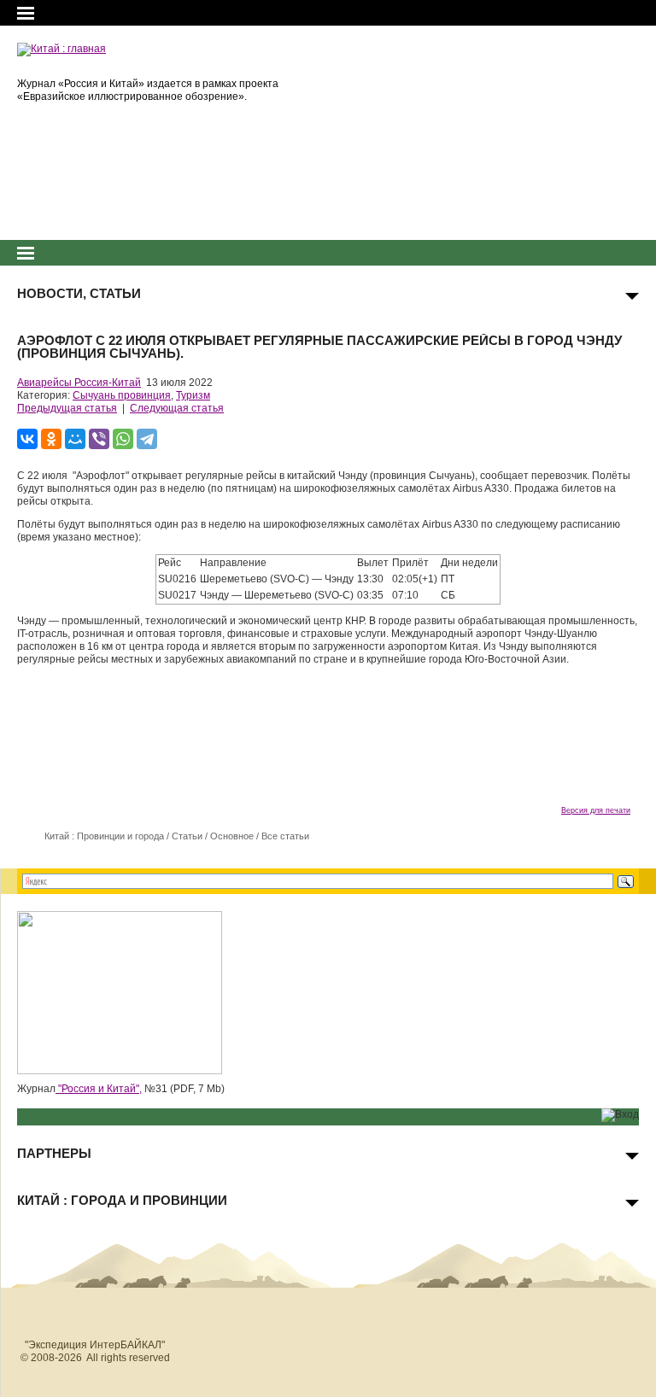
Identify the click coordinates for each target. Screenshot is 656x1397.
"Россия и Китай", (99, 1089)
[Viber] (99, 439)
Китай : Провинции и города (104, 836)
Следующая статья (177, 408)
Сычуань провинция (122, 395)
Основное (232, 836)
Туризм (193, 395)
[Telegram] (147, 439)
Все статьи (285, 836)
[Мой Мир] (75, 439)
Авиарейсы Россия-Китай (79, 383)
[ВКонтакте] (27, 439)
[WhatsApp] (123, 439)
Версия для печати (595, 810)
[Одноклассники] (51, 439)
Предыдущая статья (67, 408)
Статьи (187, 836)
